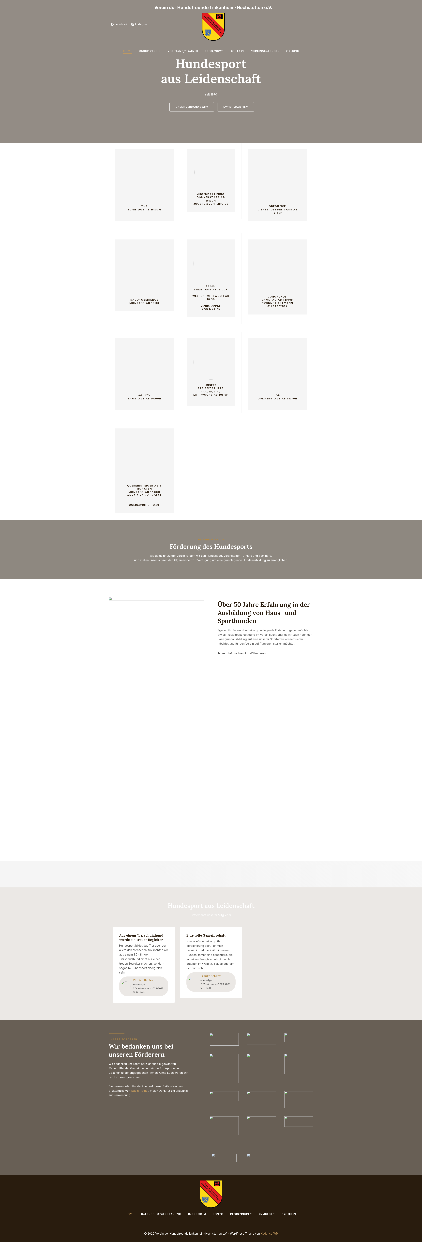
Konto (218, 1214)
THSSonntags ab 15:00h (144, 208)
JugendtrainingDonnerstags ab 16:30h (211, 197)
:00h (224, 289)
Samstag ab (272, 299)
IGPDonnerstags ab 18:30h (277, 397)
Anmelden (266, 1214)
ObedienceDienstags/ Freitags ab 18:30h (277, 209)
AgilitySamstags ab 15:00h (144, 397)
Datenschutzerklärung (161, 1214)
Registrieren (241, 1214)
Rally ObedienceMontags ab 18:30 (144, 301)
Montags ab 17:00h (144, 492)
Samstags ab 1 (206, 289)
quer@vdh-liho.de (144, 504)
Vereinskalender (265, 51)
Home (127, 51)
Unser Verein (150, 51)
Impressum (197, 1214)
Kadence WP (269, 1233)
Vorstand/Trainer (182, 51)
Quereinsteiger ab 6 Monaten (144, 487)
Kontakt (237, 51)
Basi (209, 286)
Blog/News (214, 51)
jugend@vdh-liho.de (210, 203)
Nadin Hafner (139, 1090)
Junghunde (277, 296)
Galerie (292, 51)
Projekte (289, 1214)
